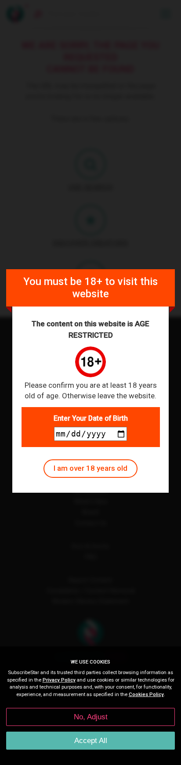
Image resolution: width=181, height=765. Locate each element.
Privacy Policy (59, 680)
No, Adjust (91, 717)
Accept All (90, 740)
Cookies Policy (146, 694)
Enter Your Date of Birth (91, 418)
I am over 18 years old (90, 468)
